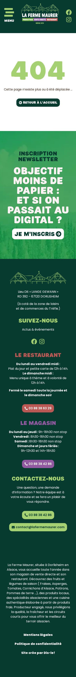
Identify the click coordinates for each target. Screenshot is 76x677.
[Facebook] (69, 12)
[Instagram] (69, 20)
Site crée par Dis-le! (38, 653)
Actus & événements (38, 329)
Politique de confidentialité (38, 644)
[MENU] (9, 12)
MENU (9, 21)
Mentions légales (38, 635)
